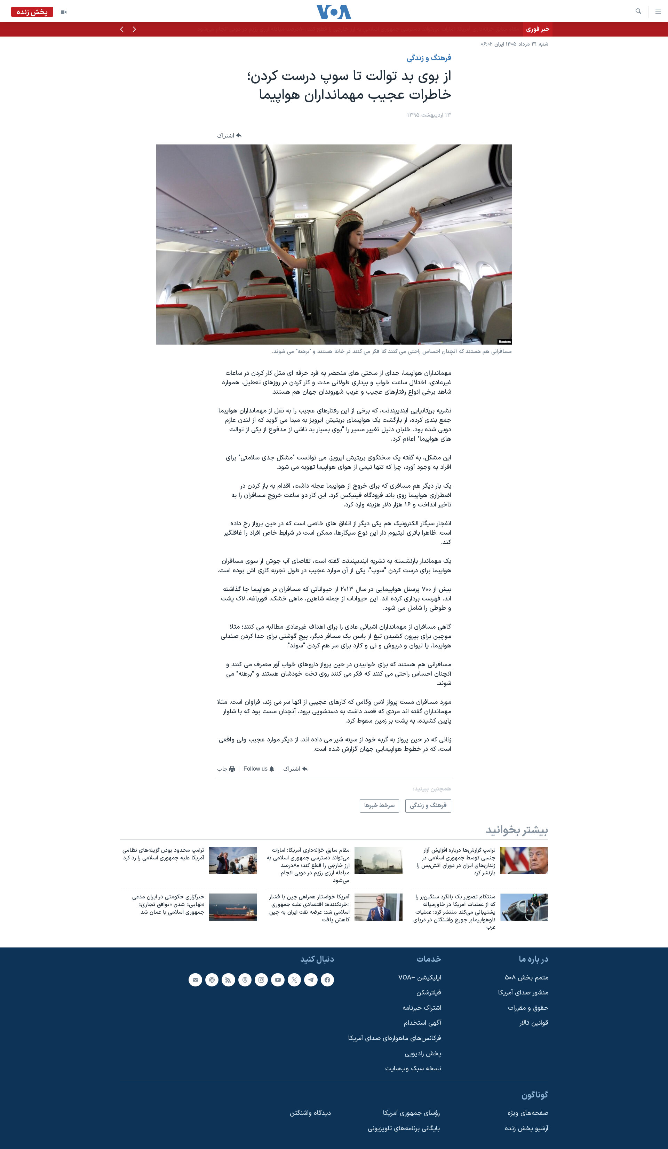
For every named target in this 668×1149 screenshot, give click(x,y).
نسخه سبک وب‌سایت (413, 1069)
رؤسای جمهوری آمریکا (411, 1113)
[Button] (229, 135)
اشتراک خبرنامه (422, 1008)
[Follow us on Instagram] (261, 979)
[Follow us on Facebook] (327, 979)
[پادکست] (211, 979)
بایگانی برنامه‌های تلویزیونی (404, 1128)
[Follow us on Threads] (245, 979)
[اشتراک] (195, 979)
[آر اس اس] (228, 979)
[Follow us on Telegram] (310, 979)
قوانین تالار (533, 1023)
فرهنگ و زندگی (429, 58)
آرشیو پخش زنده (526, 1128)
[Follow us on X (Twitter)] (294, 979)
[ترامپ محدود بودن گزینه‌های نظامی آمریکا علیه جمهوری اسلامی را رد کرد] (233, 860)
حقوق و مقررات (528, 1008)
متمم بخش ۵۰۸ (526, 978)
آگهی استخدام (422, 1023)
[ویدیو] (63, 12)
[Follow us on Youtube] (277, 979)
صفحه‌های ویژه (528, 1113)
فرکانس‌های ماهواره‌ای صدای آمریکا (394, 1038)
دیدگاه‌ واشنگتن (310, 1113)
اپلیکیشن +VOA (419, 978)
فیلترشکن (428, 993)
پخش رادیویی (423, 1054)
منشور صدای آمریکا (523, 993)
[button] (134, 30)
